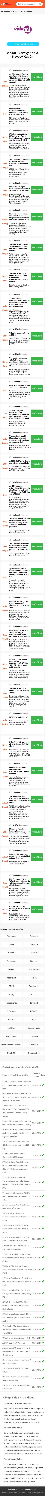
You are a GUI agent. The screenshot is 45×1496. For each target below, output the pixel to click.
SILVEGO (11, 1053)
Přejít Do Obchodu (23, 44)
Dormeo (33, 961)
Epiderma (34, 1036)
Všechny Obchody (15, 1490)
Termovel (34, 1003)
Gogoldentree (34, 1053)
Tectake (33, 953)
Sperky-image (34, 1028)
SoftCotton (11, 1011)
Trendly (34, 978)
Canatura (34, 944)
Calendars (33, 1045)
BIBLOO (33, 1011)
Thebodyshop (11, 1003)
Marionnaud (11, 1036)
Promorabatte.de (31, 1490)
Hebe (34, 1020)
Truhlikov (11, 1028)
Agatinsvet (11, 978)
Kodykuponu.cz (6, 11)
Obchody (18, 11)
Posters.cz (11, 936)
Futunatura (11, 961)
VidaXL (30, 11)
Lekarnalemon (34, 969)
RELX (11, 986)
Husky (11, 994)
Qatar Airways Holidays (11, 1045)
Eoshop (34, 994)
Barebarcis (33, 986)
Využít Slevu (37, 77)
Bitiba (11, 944)
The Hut (11, 1020)
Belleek (11, 969)
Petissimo (34, 936)
